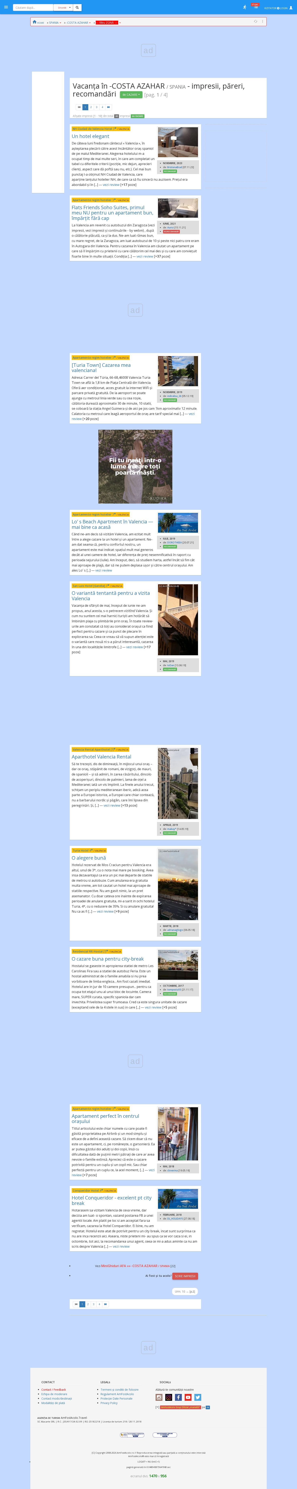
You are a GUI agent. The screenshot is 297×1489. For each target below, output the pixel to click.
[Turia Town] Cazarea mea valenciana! (101, 367)
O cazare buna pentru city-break (108, 958)
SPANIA (54, 22)
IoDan (170, 665)
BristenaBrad (174, 167)
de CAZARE (130, 95)
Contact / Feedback (53, 1389)
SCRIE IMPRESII (185, 1276)
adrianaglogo (175, 930)
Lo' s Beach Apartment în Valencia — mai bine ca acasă (112, 524)
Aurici (170, 227)
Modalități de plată (53, 1403)
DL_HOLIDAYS (175, 1218)
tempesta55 (174, 989)
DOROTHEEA (174, 542)
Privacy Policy (109, 1403)
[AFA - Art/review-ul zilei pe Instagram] (160, 1396)
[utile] (245, 7)
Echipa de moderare (54, 1394)
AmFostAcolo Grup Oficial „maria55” (180, 1407)
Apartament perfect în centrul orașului (105, 1118)
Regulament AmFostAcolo (117, 1394)
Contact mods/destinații (56, 1398)
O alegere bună (89, 857)
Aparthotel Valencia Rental (101, 756)
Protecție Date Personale (117, 1398)
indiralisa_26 (174, 396)
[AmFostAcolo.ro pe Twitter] (198, 1396)
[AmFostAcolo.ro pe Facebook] (179, 1396)
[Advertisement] (48, 132)
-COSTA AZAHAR (77, 22)
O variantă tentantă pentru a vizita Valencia (111, 595)
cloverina (172, 1170)
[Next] (108, 107)
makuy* (171, 829)
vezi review (111, 184)
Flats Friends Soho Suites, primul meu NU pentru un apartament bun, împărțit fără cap (112, 212)
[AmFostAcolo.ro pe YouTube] (189, 1396)
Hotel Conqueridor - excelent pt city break (112, 1200)
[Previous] (79, 107)
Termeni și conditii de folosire (120, 1389)
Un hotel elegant (90, 136)
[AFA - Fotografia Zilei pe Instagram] (169, 1396)
